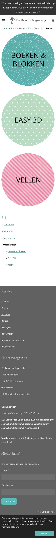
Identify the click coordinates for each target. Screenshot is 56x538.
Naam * (5, 470)
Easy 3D (12, 258)
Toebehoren (9, 237)
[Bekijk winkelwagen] (53, 20)
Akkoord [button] (44, 533)
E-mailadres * (7, 485)
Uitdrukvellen (46, 28)
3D (35, 28)
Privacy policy (8, 346)
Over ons (5, 301)
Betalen (5, 320)
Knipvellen (9, 224)
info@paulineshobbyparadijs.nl (16, 393)
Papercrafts (25, 28)
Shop (13, 28)
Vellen (10, 264)
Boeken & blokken (17, 251)
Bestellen (5, 314)
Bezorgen (6, 327)
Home (4, 28)
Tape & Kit (8, 231)
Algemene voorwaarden (13, 340)
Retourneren (7, 333)
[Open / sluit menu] (3, 20)
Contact (5, 307)
